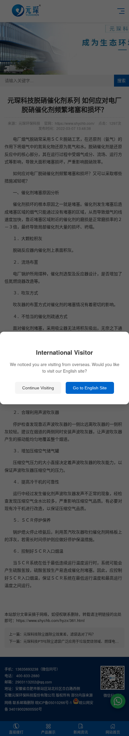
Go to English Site (90, 387)
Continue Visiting (38, 387)
